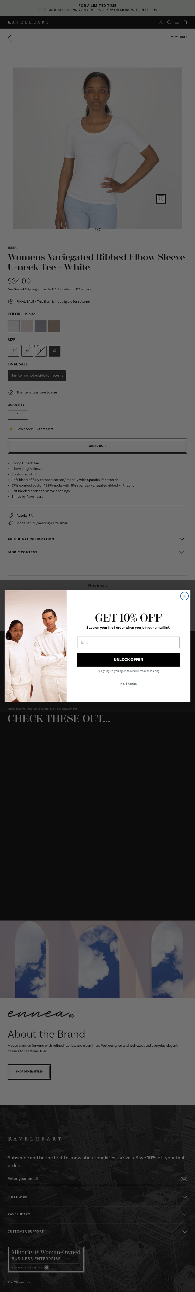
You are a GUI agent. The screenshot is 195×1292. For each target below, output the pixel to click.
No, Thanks (128, 684)
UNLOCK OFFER (128, 659)
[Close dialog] (185, 596)
